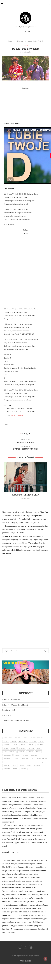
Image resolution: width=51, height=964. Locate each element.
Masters (34, 755)
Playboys (7, 762)
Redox (26, 762)
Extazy (31, 744)
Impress (31, 748)
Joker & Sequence (9, 751)
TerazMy (37, 765)
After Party (8, 738)
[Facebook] (21, 31)
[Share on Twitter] (27, 434)
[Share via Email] (29, 434)
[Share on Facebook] (24, 434)
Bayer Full (23, 741)
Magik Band (7, 755)
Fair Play (40, 744)
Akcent (17, 738)
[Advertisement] (25, 104)
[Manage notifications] (45, 959)
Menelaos (25, 758)
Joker (39, 748)
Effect (23, 744)
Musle (7, 424)
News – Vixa (6, 715)
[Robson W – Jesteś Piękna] (25, 477)
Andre (25, 738)
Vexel (15, 769)
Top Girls (7, 769)
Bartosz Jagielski (36, 738)
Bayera (13, 741)
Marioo (25, 755)
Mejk (16, 758)
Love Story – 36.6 (8, 710)
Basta (5, 741)
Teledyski (20, 41)
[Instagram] (29, 31)
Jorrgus (21, 751)
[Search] (48, 3)
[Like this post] (22, 434)
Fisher (6, 748)
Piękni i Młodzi (42, 758)
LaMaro (30, 751)
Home (10, 41)
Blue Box (33, 741)
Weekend (23, 769)
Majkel (17, 755)
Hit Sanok (22, 748)
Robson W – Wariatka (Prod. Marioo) (15, 705)
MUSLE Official (17, 415)
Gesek (13, 748)
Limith (38, 751)
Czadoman (7, 744)
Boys (41, 741)
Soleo (14, 765)
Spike (29, 765)
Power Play (17, 762)
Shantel (6, 765)
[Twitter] (25, 31)
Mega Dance (7, 758)
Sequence (44, 762)
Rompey (34, 762)
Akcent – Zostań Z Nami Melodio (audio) (16, 720)
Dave (15, 744)
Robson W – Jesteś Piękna (25, 495)
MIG (33, 758)
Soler (22, 765)
